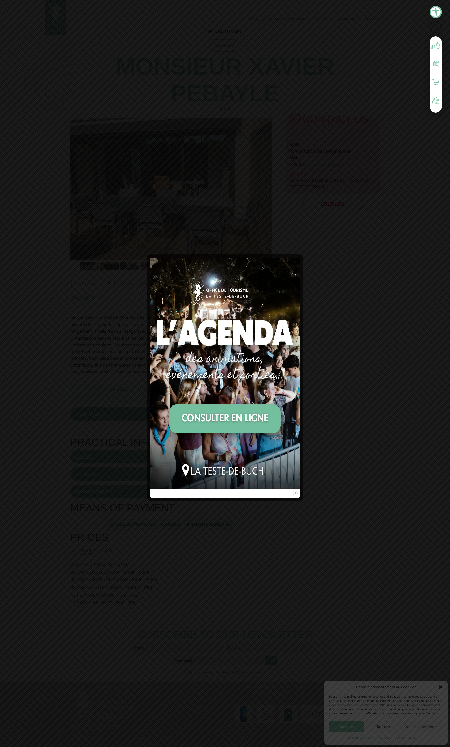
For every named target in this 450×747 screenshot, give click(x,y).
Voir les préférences (423, 726)
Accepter (346, 726)
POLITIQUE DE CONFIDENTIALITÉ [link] (399, 738)
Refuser (383, 726)
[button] (440, 687)
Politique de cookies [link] (361, 738)
